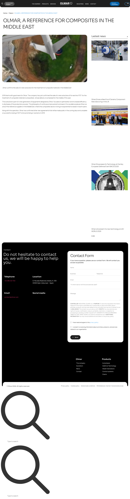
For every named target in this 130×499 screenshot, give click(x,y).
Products (45, 4)
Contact (93, 4)
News (87, 4)
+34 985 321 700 (9, 281)
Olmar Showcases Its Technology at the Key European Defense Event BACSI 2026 (107, 165)
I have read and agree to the (85, 322)
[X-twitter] (43, 298)
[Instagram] (35, 303)
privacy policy (94, 322)
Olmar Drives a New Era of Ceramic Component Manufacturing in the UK (108, 100)
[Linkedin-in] (52, 298)
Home (5, 13)
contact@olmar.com (11, 297)
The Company (36, 4)
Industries (80, 4)
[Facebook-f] (35, 298)
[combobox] (65, 442)
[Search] (25, 415)
